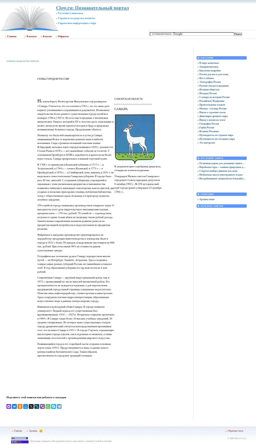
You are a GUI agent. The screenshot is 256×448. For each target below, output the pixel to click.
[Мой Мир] (25, 406)
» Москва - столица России (212, 108)
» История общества (208, 89)
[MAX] (8, 406)
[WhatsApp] (48, 406)
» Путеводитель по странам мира (215, 135)
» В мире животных (208, 63)
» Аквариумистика (208, 66)
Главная (11, 36)
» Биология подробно (209, 70)
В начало (32, 36)
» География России (208, 123)
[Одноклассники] (20, 406)
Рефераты (63, 36)
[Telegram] (59, 406)
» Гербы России (206, 127)
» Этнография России (209, 82)
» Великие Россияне (208, 131)
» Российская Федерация (211, 101)
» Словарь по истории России (214, 97)
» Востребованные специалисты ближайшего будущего (222, 178)
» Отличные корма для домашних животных (222, 163)
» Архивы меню (206, 199)
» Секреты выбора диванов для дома (217, 171)
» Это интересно (206, 142)
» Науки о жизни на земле (211, 120)
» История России (207, 93)
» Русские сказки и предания (213, 85)
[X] (31, 406)
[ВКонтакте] (14, 406)
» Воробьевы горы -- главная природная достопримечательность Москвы (222, 167)
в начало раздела (15, 61)
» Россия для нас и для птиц (213, 74)
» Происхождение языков (211, 104)
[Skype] (53, 406)
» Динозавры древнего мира (213, 116)
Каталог (47, 36)
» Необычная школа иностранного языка (220, 174)
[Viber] (42, 406)
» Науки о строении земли (212, 112)
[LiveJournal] (36, 406)
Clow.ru (242, 438)
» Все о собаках (206, 78)
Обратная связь (235, 430)
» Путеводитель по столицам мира (216, 139)
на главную (33, 61)
